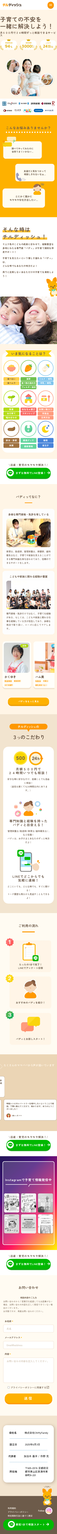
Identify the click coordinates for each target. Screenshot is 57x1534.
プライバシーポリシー (18, 1512)
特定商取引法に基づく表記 (20, 1516)
